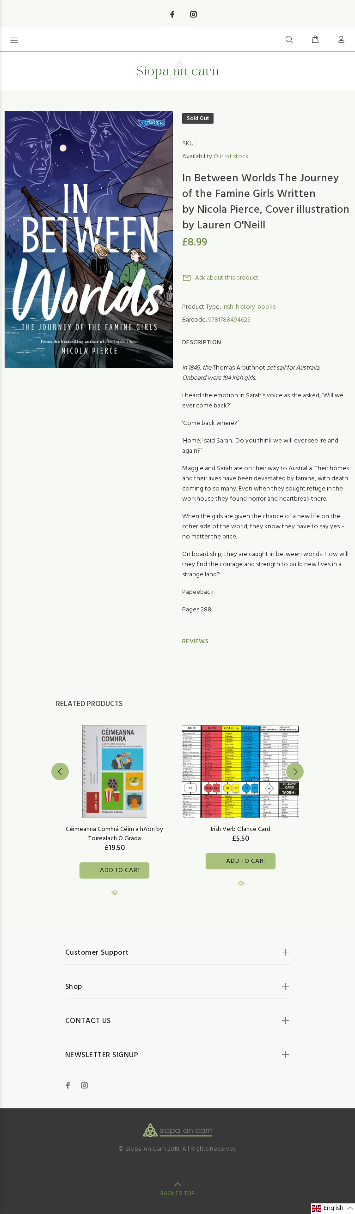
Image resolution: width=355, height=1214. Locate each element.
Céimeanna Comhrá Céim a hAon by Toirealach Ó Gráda (114, 834)
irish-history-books (248, 307)
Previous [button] (60, 771)
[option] (114, 802)
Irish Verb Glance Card (240, 829)
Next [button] (295, 771)
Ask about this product (226, 278)
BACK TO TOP (177, 1193)
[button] (333, 1208)
